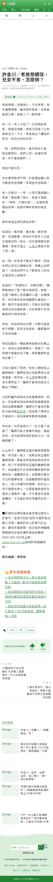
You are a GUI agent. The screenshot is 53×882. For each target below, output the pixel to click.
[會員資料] (44, 4)
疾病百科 (45, 865)
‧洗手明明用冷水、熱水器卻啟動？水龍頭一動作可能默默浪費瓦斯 (25, 582)
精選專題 (34, 865)
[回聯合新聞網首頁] (4, 4)
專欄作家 (36, 870)
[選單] (49, 4)
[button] (49, 9)
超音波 (21, 411)
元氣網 (10, 68)
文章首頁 (26, 870)
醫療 (36, 9)
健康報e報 (28, 852)
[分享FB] (6, 15)
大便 (32, 377)
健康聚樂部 (22, 865)
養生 (13, 9)
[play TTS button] (14, 97)
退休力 (16, 870)
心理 (32, 246)
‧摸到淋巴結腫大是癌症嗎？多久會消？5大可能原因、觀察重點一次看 (25, 611)
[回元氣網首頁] (11, 3)
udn (4, 68)
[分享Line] (20, 15)
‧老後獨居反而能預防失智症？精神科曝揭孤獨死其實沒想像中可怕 (25, 596)
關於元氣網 (9, 865)
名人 (17, 68)
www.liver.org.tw (13, 542)
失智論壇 (25, 9)
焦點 (4, 9)
